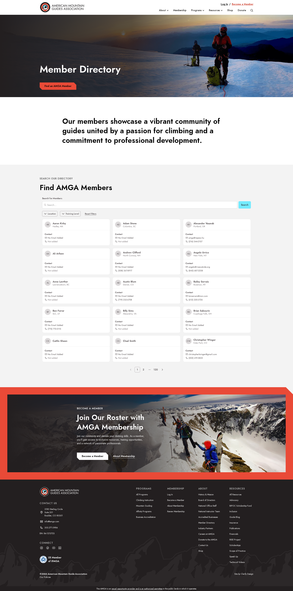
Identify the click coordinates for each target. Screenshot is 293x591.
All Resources (235, 494)
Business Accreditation (146, 517)
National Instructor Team (209, 511)
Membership (179, 10)
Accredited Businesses (208, 517)
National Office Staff (207, 505)
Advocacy (234, 500)
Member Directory (206, 522)
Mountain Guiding (144, 505)
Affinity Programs (143, 511)
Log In (224, 4)
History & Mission (206, 494)
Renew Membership (175, 511)
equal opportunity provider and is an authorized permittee (137, 588)
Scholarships (235, 545)
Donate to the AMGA (207, 539)
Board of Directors (206, 500)
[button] (164, 10)
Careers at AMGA (206, 534)
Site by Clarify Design (243, 573)
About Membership (175, 505)
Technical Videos (237, 562)
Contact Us (203, 545)
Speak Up (234, 556)
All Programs (142, 494)
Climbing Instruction (145, 500)
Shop (230, 10)
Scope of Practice (237, 550)
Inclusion (233, 511)
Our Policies (45, 577)
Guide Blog (235, 517)
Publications (235, 528)
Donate (242, 10)
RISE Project (235, 539)
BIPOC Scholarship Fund (241, 505)
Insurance (234, 522)
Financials (234, 534)
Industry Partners (205, 528)
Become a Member (242, 4)
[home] (64, 7)
